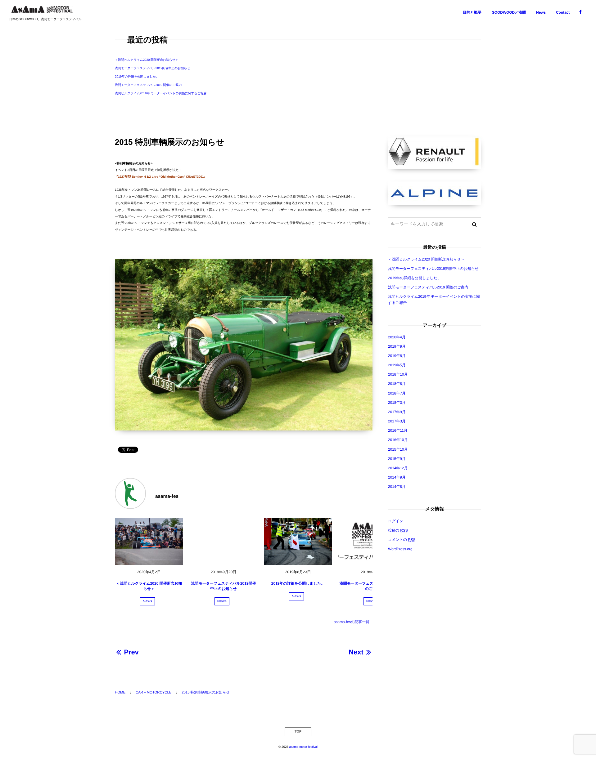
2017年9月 (397, 412)
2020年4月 (397, 337)
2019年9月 (397, 346)
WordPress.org (400, 549)
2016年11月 (397, 430)
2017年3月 (397, 421)
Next (356, 652)
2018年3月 (397, 402)
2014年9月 (397, 477)
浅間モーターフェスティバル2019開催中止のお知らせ (152, 68)
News (147, 601)
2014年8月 (397, 486)
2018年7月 (397, 393)
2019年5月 (397, 365)
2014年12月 (398, 468)
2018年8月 (397, 383)
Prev (131, 652)
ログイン (395, 521)
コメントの (402, 539)
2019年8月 (397, 356)
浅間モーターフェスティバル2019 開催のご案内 (148, 85)
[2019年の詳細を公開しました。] (298, 541)
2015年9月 (397, 459)
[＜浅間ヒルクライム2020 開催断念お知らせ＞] (149, 541)
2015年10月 (398, 449)
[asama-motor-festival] (41, 9)
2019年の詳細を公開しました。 (137, 76)
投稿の (398, 530)
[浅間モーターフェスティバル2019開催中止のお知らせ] (223, 541)
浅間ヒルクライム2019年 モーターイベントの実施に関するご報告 (161, 93)
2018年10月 (398, 374)
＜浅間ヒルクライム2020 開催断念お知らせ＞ (146, 60)
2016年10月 (398, 440)
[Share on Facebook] (580, 12)
